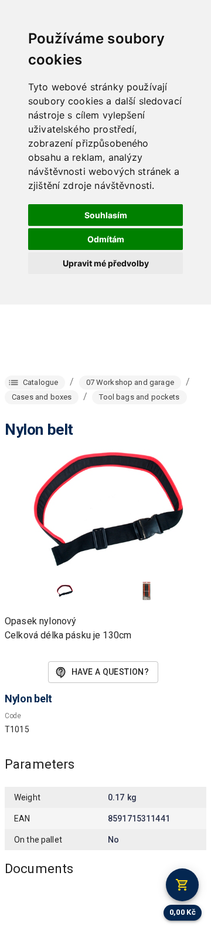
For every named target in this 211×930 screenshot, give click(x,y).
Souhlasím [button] (105, 215)
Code (13, 715)
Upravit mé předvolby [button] (106, 263)
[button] (64, 591)
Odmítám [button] (105, 239)
